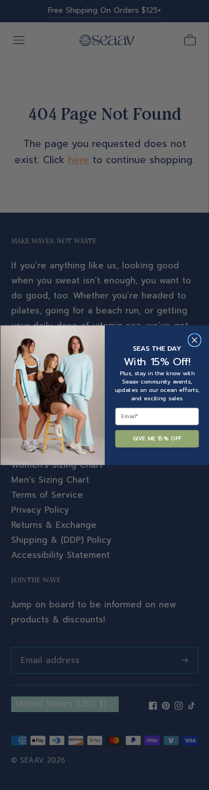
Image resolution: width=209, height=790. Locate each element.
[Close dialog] (194, 340)
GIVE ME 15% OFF (156, 438)
